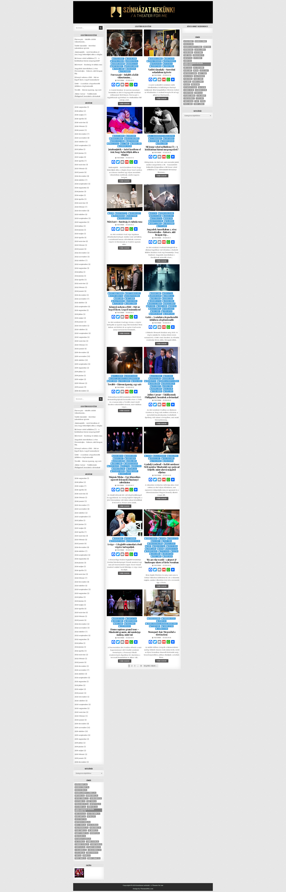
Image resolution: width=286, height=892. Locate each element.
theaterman (120, 80)
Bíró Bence (168, 376)
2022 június (79, 276)
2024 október (80, 180)
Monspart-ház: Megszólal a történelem (161, 633)
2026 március (80, 122)
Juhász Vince (168, 386)
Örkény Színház (94, 858)
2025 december (81, 134)
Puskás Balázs (169, 309)
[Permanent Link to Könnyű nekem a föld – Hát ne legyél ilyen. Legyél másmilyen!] (124, 277)
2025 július (79, 149)
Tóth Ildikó (162, 226)
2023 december (81, 211)
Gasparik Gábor (119, 461)
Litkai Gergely (156, 461)
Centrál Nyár (131, 58)
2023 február (80, 245)
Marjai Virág (137, 466)
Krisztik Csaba (156, 216)
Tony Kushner (169, 223)
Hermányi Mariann (118, 64)
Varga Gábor (137, 381)
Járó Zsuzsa (170, 58)
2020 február (80, 345)
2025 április (79, 161)
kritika (91, 816)
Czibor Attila (173, 538)
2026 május (79, 115)
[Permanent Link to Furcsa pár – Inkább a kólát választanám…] (124, 43)
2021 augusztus (80, 310)
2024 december (81, 176)
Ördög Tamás (80, 858)
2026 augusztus (81, 107)
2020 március (80, 341)
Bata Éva (154, 213)
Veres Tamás (157, 556)
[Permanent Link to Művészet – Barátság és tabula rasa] (124, 197)
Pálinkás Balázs (152, 551)
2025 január (79, 172)
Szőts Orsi (169, 391)
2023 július (79, 226)
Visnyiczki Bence (156, 314)
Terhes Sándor (125, 381)
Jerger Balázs (113, 466)
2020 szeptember (81, 333)
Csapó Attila (132, 618)
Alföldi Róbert (119, 58)
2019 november (81, 356)
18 (141, 666)
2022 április (79, 280)
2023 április (79, 237)
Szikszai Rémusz (94, 850)
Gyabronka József (169, 618)
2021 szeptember (81, 306)
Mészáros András (132, 66)
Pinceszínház (130, 623)
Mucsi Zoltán (92, 825)
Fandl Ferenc (156, 298)
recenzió (94, 833)
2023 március (80, 241)
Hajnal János (132, 461)
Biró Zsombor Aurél (133, 293)
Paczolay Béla (156, 64)
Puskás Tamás (119, 69)
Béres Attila (168, 293)
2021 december (80, 295)
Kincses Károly (170, 303)
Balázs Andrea (119, 136)
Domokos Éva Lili (132, 61)
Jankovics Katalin (131, 463)
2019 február (79, 383)
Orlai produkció (81, 828)
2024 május (79, 195)
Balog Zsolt (119, 458)
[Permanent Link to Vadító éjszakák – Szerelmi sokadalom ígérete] (162, 43)
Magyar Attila (132, 64)
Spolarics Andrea (118, 471)
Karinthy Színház (117, 138)
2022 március (80, 283)
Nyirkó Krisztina (119, 469)
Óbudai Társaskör (155, 61)
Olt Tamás (125, 143)
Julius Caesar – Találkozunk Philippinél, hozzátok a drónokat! (162, 396)
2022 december (81, 253)
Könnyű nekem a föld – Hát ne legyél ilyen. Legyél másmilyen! (124, 308)
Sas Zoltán (168, 389)
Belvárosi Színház (156, 58)
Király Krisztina (159, 546)
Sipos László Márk (125, 218)
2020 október (80, 329)
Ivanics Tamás (117, 463)
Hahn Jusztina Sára (155, 543)
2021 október (79, 303)
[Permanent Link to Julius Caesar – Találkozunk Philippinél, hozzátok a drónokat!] (162, 360)
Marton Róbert (117, 66)
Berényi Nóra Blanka (166, 213)
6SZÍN (111, 213)
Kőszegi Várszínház (132, 138)
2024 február (80, 207)
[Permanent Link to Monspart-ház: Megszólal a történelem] (162, 602)
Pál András (169, 221)
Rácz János (156, 311)
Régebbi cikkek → (151, 666)
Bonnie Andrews (151, 538)
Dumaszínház (173, 456)
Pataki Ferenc (132, 216)
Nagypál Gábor (157, 389)
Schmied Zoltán (92, 841)
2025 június (79, 153)
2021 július (79, 314)
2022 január (79, 291)
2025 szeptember (81, 145)
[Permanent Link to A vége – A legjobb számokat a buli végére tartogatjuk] (124, 522)
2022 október (80, 260)
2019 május (79, 379)
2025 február (80, 168)
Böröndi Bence (169, 378)
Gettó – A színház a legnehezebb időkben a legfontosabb (161, 318)
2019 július (79, 372)
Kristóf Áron (172, 546)
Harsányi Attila (156, 301)
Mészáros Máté (135, 213)
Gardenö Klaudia (131, 376)
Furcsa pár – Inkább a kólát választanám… (124, 76)
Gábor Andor (131, 458)
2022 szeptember (81, 264)
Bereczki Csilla (119, 618)
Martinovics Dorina (82, 822)
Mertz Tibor (80, 825)
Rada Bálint (131, 69)
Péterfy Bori (119, 303)
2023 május (79, 234)
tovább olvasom (125, 103)
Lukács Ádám (162, 306)
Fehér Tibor (91, 801)
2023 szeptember (81, 218)
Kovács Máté (80, 816)
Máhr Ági (173, 306)
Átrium (149, 456)
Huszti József (170, 543)
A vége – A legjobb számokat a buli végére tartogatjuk (124, 545)
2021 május (79, 318)
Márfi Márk (119, 298)
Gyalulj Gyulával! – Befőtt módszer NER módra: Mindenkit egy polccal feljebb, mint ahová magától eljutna (161, 468)
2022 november (81, 257)
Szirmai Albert (133, 471)
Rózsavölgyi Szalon (117, 541)
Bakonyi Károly (131, 456)
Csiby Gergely (169, 138)
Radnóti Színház (155, 223)
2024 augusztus (80, 188)
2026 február (80, 126)
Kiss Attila (125, 466)
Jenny (149, 546)
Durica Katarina (154, 618)
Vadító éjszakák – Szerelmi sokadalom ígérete (161, 71)
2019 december (80, 352)
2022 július (79, 272)
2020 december (81, 326)
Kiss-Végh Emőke (169, 458)
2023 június (79, 230)
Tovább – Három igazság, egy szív (124, 384)
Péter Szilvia (165, 551)
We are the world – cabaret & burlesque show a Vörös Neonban (162, 561)
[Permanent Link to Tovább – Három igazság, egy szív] (124, 360)
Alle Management (155, 138)
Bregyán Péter (151, 381)
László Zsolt (169, 216)
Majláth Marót (155, 309)
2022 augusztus (81, 268)
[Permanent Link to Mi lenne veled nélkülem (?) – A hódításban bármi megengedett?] (162, 120)
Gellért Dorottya (116, 296)
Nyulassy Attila (172, 549)
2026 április (79, 119)
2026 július (79, 111)
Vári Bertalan (168, 554)
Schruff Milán (156, 66)
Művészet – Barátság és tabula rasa (124, 221)
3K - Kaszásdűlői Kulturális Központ (162, 136)
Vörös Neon (168, 556)
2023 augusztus (81, 222)
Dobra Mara (131, 136)
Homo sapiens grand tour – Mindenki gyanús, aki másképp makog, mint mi (124, 632)
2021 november (81, 299)
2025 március (80, 165)
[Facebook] (113, 85)
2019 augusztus (80, 368)
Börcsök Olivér (156, 296)
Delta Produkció (160, 456)
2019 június (79, 375)
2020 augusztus (81, 337)
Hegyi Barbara (131, 538)
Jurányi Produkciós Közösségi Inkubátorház (162, 623)
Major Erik (168, 218)
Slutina (175, 551)
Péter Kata (168, 64)
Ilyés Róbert (156, 386)
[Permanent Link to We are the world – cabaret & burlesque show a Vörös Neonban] (162, 522)
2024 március (80, 203)
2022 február (80, 287)
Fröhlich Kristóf (169, 383)
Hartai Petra (95, 804)
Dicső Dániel (155, 141)
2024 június (79, 191)
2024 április (79, 199)
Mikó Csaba (119, 623)
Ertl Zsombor (117, 376)
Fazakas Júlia (168, 298)
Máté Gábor (130, 298)
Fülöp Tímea (167, 541)
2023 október (80, 214)
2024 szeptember (81, 184)
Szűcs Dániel (155, 554)
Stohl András (125, 71)
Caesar (163, 538)
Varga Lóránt (162, 143)
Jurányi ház (162, 621)
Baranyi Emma (156, 293)
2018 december (80, 391)
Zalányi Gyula (169, 314)
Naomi (161, 549)
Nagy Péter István (157, 221)
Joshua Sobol (169, 301)
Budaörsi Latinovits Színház (169, 381)
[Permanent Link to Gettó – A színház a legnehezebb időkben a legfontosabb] (162, 277)
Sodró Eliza (80, 847)
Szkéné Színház (131, 303)
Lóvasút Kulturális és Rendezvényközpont (125, 378)
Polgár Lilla (132, 469)
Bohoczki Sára (155, 378)
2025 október (80, 142)
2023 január (79, 249)
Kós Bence (151, 306)
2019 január (79, 387)
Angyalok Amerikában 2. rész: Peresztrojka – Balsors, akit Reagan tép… (162, 232)
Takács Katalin (92, 853)
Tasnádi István (168, 626)
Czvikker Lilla (169, 296)
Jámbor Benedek (131, 621)
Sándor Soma (136, 143)
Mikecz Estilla (113, 143)
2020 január (79, 349)
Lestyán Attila (157, 218)
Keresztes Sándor (155, 303)
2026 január (79, 130)
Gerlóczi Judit (155, 458)
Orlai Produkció (170, 61)
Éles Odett (156, 541)
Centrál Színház (118, 61)
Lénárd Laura (151, 549)
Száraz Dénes (169, 66)
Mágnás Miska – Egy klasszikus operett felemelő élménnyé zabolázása (124, 479)
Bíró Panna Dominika (116, 293)
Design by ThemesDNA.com (143, 889)
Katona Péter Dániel (132, 296)
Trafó (78, 855)
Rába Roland (169, 461)
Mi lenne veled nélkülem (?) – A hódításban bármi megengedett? (162, 148)
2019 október (80, 360)
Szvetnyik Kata (125, 626)
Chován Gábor (155, 383)
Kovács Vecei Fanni (118, 141)
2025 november (81, 138)
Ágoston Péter (122, 213)
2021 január (79, 322)
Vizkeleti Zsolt (125, 474)
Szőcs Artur (167, 311)
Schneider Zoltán (125, 146)
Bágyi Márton (118, 456)
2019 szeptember (81, 364)
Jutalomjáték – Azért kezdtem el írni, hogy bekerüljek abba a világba (124, 152)
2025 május (79, 157)
